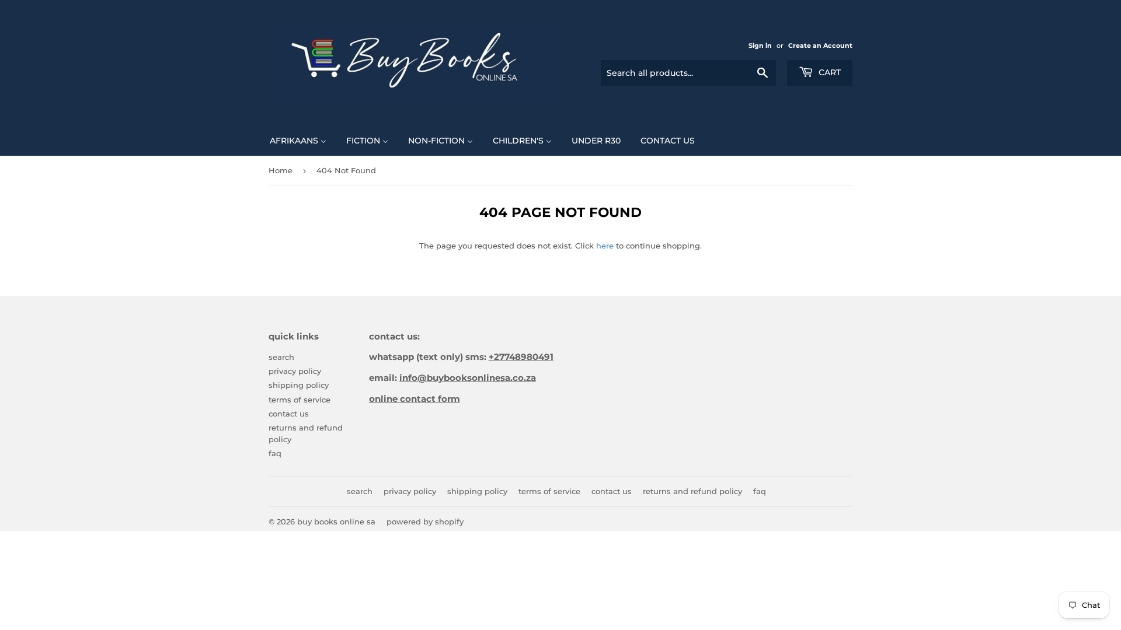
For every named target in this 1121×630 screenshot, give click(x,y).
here (605, 245)
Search (281, 357)
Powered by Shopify (425, 521)
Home (281, 170)
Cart (828, 72)
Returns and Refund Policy (692, 491)
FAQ (275, 453)
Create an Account (820, 45)
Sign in (760, 45)
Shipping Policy (299, 385)
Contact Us (289, 413)
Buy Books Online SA (336, 521)
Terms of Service (299, 399)
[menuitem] (298, 140)
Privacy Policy (295, 371)
